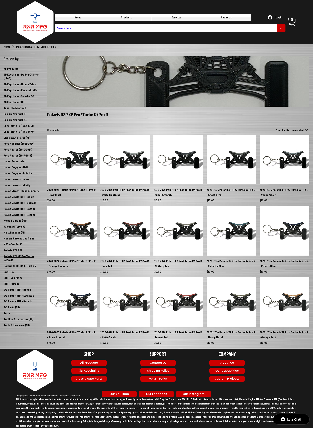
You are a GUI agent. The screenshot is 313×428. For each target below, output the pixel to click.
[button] (292, 22)
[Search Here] (281, 28)
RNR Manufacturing (47, 395)
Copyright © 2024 (26, 395)
